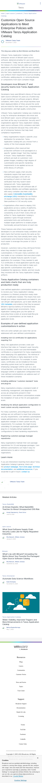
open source (10, 13)
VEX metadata (6, 304)
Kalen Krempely (11, 581)
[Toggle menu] (40, 3)
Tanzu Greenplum (8, 576)
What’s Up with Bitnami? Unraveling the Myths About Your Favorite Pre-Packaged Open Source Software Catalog (20, 556)
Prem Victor (22, 512)
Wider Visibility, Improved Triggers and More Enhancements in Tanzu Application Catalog (20, 622)
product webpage (11, 467)
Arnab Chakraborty (12, 512)
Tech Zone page (25, 467)
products (20, 13)
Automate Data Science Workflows (17, 579)
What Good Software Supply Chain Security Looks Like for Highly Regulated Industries (20, 532)
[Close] (37, 758)
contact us (25, 472)
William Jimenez (20, 537)
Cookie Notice (18, 776)
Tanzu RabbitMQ (8, 504)
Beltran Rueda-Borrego (13, 627)
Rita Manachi (10, 537)
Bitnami (5, 551)
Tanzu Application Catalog (11, 617)
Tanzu (21, 7)
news (3, 13)
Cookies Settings (20, 780)
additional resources (25, 469)
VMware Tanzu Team (13, 40)
